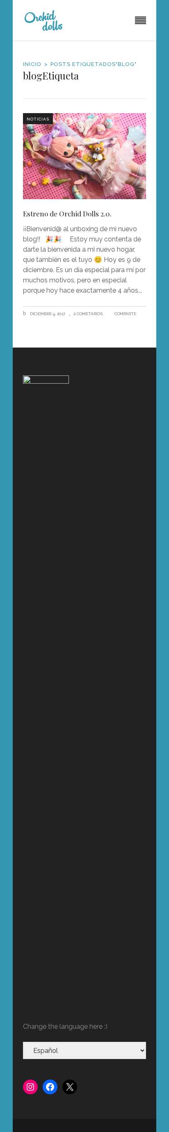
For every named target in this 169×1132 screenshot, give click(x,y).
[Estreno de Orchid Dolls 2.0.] (84, 156)
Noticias (38, 119)
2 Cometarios (88, 313)
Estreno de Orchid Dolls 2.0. (67, 213)
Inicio (32, 64)
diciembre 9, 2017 (47, 313)
